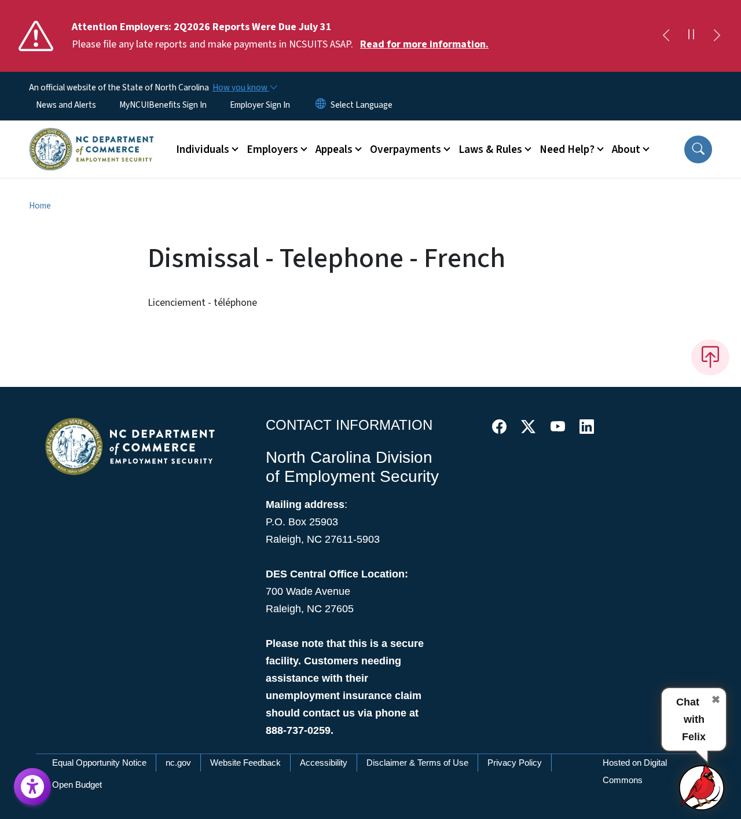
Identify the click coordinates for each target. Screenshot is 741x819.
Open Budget (77, 784)
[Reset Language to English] (321, 105)
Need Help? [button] (567, 149)
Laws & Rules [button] (490, 149)
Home (40, 205)
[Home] (91, 136)
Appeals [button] (334, 149)
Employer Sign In (260, 104)
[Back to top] (710, 357)
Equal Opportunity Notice (99, 762)
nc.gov (178, 762)
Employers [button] (272, 149)
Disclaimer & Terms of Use (417, 762)
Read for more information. (424, 44)
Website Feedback (245, 762)
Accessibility (323, 762)
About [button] (626, 149)
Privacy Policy (514, 762)
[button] (698, 149)
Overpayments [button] (405, 149)
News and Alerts (66, 104)
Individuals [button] (202, 149)
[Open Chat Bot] (702, 787)
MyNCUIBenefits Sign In (163, 104)
